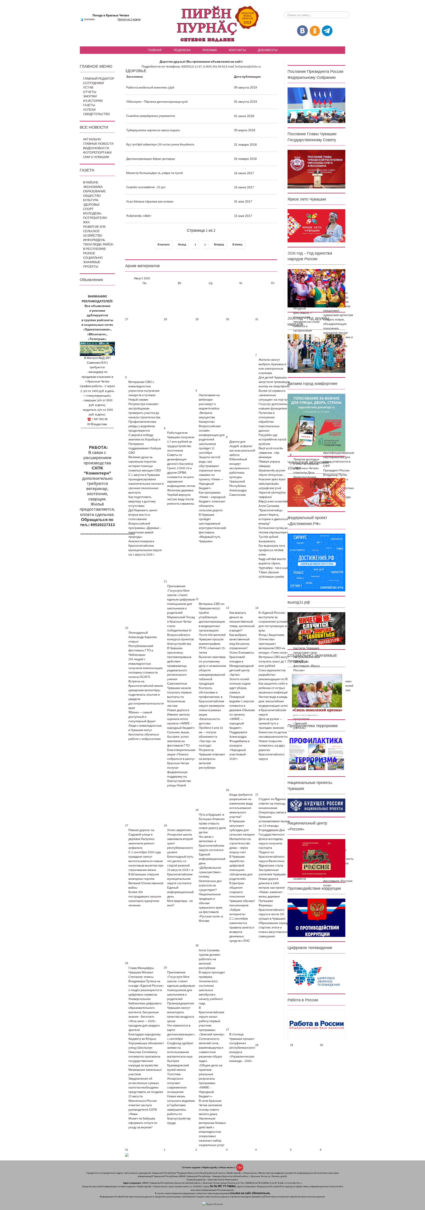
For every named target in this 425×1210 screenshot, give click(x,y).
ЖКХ (86, 222)
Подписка (182, 50)
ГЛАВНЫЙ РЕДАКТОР (98, 79)
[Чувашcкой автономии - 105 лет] (316, 492)
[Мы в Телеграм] (327, 31)
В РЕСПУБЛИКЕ (94, 249)
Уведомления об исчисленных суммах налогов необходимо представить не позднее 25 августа (145, 1087)
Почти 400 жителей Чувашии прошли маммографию (212, 639)
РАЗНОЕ (89, 253)
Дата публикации (247, 77)
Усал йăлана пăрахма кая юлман (149, 202)
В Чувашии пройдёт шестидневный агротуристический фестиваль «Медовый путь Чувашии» (212, 528)
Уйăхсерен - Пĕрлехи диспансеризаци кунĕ (157, 102)
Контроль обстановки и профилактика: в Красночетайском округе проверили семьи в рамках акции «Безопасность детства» (211, 706)
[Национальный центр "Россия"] (316, 858)
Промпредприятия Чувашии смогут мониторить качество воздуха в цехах (180, 1012)
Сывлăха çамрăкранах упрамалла (150, 116)
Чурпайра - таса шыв (273, 568)
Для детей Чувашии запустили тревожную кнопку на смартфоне (274, 382)
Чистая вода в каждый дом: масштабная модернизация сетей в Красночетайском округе (274, 706)
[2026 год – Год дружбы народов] (316, 353)
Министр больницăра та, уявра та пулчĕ (154, 173)
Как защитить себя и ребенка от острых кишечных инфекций (273, 688)
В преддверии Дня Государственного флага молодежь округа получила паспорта (272, 839)
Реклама (210, 50)
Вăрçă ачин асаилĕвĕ (273, 502)
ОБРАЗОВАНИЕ (94, 191)
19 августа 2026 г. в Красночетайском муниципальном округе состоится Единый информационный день (180, 883)
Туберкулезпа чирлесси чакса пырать (153, 130)
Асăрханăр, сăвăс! (138, 216)
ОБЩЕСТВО (92, 196)
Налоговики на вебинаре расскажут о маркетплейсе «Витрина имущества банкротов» (209, 408)
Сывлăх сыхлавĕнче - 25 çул (145, 187)
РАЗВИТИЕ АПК (94, 227)
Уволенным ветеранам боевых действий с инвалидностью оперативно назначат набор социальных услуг (212, 1132)
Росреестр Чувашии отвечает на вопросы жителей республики (212, 759)
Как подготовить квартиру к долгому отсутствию (142, 501)
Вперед (219, 245)
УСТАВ (88, 88)
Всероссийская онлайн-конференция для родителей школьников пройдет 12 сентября (212, 439)
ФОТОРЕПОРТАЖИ (97, 153)
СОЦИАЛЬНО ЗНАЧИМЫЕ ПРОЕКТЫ (93, 262)
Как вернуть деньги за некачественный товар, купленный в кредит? (242, 622)
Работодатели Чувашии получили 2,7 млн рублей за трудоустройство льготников (180, 442)
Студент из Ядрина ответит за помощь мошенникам (272, 803)
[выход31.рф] (316, 628)
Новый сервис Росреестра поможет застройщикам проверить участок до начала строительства (144, 408)
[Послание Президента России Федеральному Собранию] (316, 105)
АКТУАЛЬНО (92, 139)
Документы (267, 50)
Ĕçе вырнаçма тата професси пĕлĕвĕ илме (272, 550)
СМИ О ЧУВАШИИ (96, 157)
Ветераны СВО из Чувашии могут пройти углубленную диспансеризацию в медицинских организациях (212, 617)
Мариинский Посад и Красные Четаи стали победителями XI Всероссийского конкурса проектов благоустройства (181, 630)
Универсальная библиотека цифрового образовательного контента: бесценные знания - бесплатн (145, 1008)
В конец (237, 245)
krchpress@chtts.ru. (293, 1182)
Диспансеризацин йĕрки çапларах (150, 159)
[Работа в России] (316, 1025)
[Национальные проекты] (316, 805)
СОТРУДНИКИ (93, 83)
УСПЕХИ (89, 110)
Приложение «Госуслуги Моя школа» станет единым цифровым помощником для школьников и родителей (181, 599)
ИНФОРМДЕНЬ (94, 240)
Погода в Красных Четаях (111, 15)
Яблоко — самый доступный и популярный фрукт (142, 716)
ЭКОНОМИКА (93, 187)
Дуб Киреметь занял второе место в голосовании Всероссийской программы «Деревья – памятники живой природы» (144, 523)
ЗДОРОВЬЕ (91, 205)
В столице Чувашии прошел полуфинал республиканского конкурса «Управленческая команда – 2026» (242, 1047)
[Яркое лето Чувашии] (316, 226)
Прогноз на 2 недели (129, 19)
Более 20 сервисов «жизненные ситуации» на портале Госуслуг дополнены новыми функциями (274, 400)
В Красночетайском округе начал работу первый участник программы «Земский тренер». (212, 1021)
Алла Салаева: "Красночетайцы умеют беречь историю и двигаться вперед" (273, 515)
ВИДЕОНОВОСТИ (96, 148)
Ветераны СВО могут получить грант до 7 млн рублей (274, 661)
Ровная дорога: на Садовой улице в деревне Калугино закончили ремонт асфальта (141, 839)
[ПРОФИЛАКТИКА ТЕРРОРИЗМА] (316, 754)
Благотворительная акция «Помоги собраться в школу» (181, 754)
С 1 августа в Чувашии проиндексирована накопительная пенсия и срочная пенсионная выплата (146, 484)
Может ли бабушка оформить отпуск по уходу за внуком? (142, 1123)
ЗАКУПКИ (90, 96)
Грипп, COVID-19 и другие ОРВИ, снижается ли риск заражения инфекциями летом (181, 477)
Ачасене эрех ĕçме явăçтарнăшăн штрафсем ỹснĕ (272, 483)
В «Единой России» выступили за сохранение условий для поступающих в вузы (273, 622)
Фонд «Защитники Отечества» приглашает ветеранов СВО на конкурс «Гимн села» (273, 644)
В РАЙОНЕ (90, 183)
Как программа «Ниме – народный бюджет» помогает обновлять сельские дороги (212, 501)
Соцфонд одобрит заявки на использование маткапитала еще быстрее (180, 1052)
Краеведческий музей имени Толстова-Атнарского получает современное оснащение (178, 1078)
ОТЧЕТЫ (89, 92)
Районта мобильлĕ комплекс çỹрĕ (150, 88)
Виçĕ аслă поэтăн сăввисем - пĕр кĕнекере (271, 452)
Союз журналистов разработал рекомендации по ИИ (274, 674)
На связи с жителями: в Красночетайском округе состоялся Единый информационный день (212, 850)
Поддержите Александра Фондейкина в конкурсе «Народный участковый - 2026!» (239, 745)
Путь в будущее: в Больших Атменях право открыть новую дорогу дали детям (212, 823)
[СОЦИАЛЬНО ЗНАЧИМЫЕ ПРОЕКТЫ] (316, 693)
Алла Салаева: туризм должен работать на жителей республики (209, 959)
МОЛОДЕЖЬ (92, 214)
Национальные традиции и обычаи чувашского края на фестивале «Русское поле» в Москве (211, 907)
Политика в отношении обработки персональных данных (269, 422)
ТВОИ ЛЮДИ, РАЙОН (98, 245)
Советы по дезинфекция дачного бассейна (180, 459)
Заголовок (134, 77)
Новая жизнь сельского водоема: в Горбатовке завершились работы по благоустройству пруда (181, 1109)
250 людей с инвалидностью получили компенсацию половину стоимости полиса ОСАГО (145, 668)
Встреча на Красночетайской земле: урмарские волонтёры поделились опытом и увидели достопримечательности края (146, 694)
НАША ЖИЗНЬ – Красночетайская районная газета (212, 24)
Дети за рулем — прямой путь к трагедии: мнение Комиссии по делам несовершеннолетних (274, 728)
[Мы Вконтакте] (302, 31)
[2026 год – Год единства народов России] (316, 288)
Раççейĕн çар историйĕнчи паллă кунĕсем (272, 439)
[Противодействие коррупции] (316, 918)
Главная (155, 50)
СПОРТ (88, 209)
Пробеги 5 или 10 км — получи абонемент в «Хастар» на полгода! (211, 737)
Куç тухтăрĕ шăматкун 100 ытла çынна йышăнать (160, 145)
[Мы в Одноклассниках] (314, 31)
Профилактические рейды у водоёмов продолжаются (142, 426)
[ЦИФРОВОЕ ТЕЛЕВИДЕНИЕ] (316, 973)
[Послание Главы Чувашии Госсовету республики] (316, 169)
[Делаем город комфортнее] (316, 422)
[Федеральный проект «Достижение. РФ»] (316, 562)
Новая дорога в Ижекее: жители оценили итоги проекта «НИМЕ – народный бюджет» (181, 719)
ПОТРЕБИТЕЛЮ (95, 218)
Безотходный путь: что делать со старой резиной (180, 861)
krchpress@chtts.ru (248, 67)
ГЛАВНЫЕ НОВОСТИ (98, 144)
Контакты (237, 50)
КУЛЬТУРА (90, 200)
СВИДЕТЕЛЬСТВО (96, 114)
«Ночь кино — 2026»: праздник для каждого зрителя (144, 1025)
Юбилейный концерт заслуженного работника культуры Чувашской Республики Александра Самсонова (239, 477)
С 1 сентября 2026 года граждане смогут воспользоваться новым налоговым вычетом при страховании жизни (145, 861)
